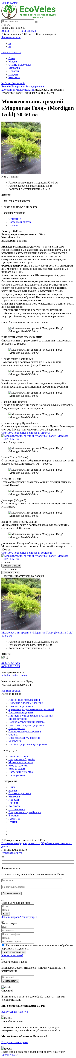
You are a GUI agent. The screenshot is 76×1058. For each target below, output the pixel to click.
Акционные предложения (24, 699)
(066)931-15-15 (28, 30)
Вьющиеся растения (20, 706)
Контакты (14, 77)
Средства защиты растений (24, 737)
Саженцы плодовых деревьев (26, 725)
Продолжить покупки (14, 1042)
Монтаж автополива (20, 762)
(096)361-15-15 (10, 30)
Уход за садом (16, 768)
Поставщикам (16, 809)
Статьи (12, 821)
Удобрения (14, 740)
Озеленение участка (20, 771)
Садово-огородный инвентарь (26, 721)
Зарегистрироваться (14, 952)
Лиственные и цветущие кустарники (30, 715)
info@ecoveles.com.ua (14, 675)
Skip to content (9, 2)
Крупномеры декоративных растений (31, 709)
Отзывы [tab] (13, 225)
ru (9, 43)
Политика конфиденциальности (20, 843)
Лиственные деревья (20, 712)
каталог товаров (11, 52)
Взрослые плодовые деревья (25, 702)
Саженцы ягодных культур (24, 731)
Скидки (13, 74)
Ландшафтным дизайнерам (24, 812)
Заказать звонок (11, 37)
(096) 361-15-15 (10, 663)
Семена (12, 734)
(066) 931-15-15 (10, 666)
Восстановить (10, 981)
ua (9, 46)
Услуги (12, 61)
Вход (5, 913)
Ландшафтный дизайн (21, 759)
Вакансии (14, 815)
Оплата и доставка (19, 64)
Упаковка (14, 67)
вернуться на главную (14, 1011)
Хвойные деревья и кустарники (27, 744)
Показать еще (10, 572)
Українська (8, 1054)
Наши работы (16, 775)
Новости (13, 70)
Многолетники (17, 718)
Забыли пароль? (11, 917)
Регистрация (29, 917)
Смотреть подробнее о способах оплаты (25, 432)
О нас (11, 58)
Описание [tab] (14, 218)
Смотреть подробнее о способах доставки (26, 552)
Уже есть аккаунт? (12, 955)
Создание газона (18, 756)
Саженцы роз (16, 728)
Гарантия (14, 818)
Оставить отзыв (11, 565)
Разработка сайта (11, 852)
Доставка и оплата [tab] (19, 221)
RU (17, 1054)
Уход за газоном (18, 765)
